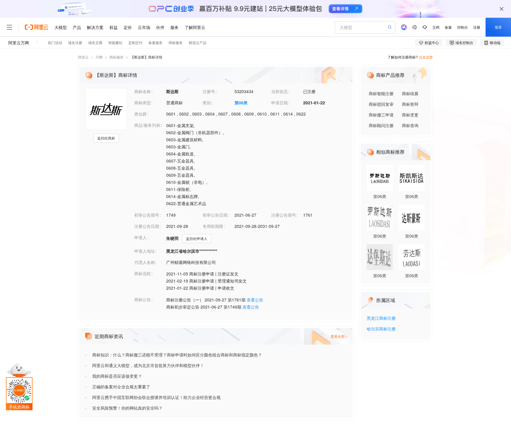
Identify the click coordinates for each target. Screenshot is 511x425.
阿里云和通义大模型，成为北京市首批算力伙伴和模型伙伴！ (148, 365)
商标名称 (142, 91)
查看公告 (255, 300)
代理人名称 (144, 262)
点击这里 (426, 56)
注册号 (209, 91)
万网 (99, 56)
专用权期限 (213, 226)
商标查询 (410, 125)
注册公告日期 (146, 226)
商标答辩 (410, 104)
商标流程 (142, 273)
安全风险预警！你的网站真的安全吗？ (127, 408)
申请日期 (279, 103)
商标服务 (116, 56)
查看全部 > (339, 336)
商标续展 (410, 93)
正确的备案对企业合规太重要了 (121, 387)
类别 (207, 103)
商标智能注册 (381, 93)
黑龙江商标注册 (381, 318)
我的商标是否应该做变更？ (117, 376)
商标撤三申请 (381, 115)
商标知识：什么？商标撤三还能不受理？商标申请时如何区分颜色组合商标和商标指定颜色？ (177, 355)
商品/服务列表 (147, 125)
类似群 (140, 114)
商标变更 (410, 115)
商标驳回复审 (381, 104)
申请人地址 (144, 251)
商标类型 (142, 103)
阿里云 (83, 56)
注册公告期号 (283, 215)
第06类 (241, 103)
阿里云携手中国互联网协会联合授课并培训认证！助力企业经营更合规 (156, 397)
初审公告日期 (215, 215)
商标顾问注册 (381, 125)
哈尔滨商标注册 (381, 329)
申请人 (140, 237)
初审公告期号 (146, 215)
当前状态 (279, 91)
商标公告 (142, 299)
